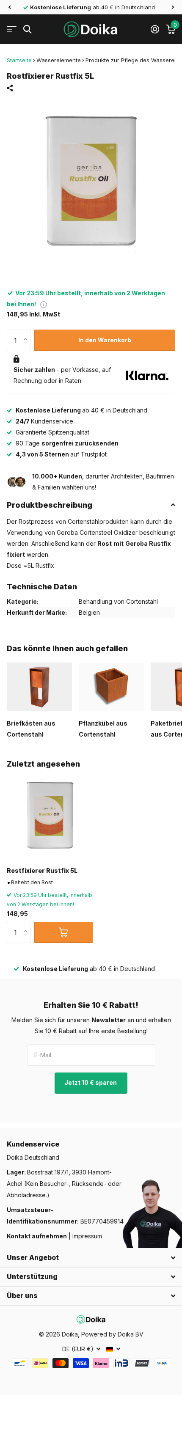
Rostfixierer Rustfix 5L (42, 870)
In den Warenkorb (104, 340)
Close (91, 1257)
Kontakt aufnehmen (37, 1236)
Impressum (87, 1236)
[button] (9, 7)
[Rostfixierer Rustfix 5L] (50, 817)
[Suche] (27, 29)
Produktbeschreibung (49, 504)
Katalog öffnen (12, 29)
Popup (43, 304)
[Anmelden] (154, 29)
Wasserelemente (58, 60)
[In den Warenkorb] (63, 932)
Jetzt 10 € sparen (91, 1082)
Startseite (19, 60)
